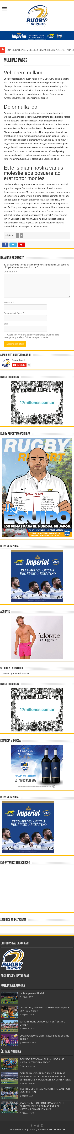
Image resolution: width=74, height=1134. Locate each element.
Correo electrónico (14, 313)
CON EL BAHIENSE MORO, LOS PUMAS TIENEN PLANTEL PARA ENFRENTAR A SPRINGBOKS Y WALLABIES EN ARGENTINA (45, 1076)
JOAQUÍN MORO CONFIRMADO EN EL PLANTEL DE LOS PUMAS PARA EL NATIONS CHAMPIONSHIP (42, 1106)
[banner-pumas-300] (37, 576)
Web (6, 324)
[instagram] (41, 1125)
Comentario (10, 271)
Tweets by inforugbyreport (15, 673)
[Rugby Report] (37, 15)
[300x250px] (37, 766)
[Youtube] (38, 1125)
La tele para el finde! (32, 993)
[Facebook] (32, 1125)
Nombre (9, 302)
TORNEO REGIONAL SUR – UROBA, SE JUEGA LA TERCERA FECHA (42, 1061)
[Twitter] (34, 1125)
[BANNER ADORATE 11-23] (37, 637)
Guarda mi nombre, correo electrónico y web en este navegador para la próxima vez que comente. (31, 336)
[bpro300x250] (37, 402)
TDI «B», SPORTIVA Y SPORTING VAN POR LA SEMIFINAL (35, 50)
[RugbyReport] (37, 35)
